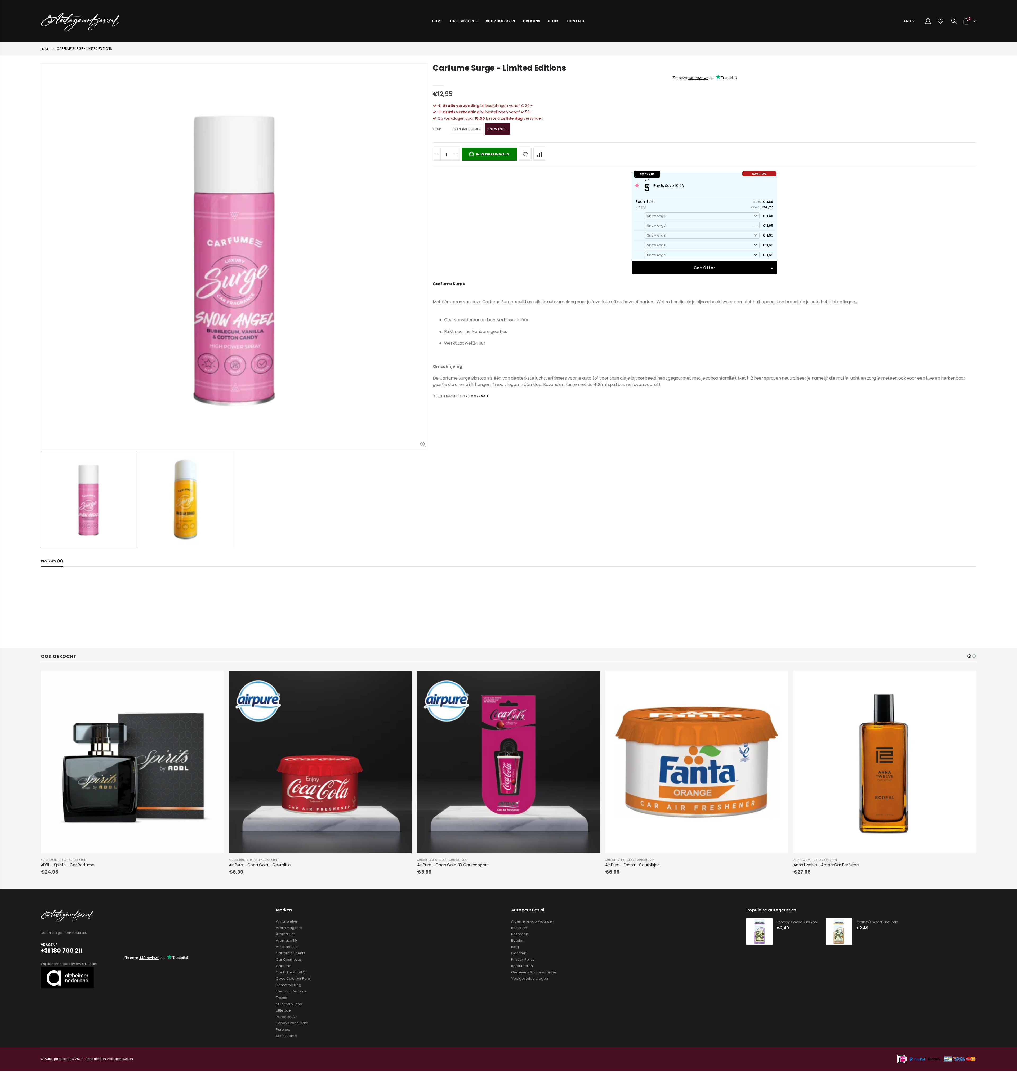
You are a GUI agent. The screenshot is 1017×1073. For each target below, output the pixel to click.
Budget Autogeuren (264, 860)
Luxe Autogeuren (74, 860)
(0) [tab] (52, 561)
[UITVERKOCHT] (215, 679)
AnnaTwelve (802, 860)
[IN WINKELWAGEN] (403, 679)
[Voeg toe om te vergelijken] (539, 154)
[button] (969, 656)
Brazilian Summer (466, 129)
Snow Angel (497, 129)
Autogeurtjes (51, 860)
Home (45, 49)
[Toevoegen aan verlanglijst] (525, 154)
